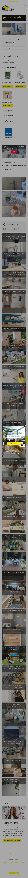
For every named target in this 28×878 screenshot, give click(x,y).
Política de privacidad (15, 440)
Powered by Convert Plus (14, 453)
